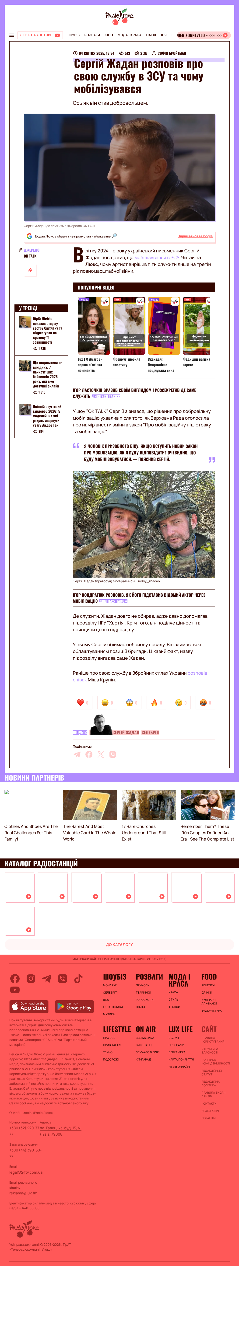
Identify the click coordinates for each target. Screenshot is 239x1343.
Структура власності (209, 1050)
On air (146, 1029)
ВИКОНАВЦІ (144, 1045)
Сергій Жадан (125, 732)
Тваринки (143, 992)
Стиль (174, 999)
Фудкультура (211, 1011)
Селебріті (150, 732)
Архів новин (210, 1111)
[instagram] (30, 978)
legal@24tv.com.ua (25, 1172)
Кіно (109, 35)
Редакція (208, 1118)
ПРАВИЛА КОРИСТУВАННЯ (213, 1039)
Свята (140, 1007)
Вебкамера (177, 1052)
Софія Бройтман (172, 53)
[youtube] (15, 989)
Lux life (181, 1029)
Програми (176, 1045)
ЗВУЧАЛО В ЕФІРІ (147, 1052)
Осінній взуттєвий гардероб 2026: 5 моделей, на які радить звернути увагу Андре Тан (47, 416)
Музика (109, 1014)
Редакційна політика (210, 1083)
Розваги (92, 35)
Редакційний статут (211, 1072)
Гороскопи (145, 1000)
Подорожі (111, 1059)
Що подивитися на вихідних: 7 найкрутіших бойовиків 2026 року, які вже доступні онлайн (48, 374)
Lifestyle (117, 1029)
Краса (173, 992)
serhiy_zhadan (148, 581)
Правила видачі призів (213, 1094)
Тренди (174, 1007)
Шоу (106, 1000)
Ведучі (174, 1038)
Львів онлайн (179, 1067)
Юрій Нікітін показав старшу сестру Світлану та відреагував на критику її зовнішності (47, 330)
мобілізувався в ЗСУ (156, 257)
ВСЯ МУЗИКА (145, 1038)
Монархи (110, 985)
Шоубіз (73, 35)
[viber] (113, 754)
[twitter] (101, 754)
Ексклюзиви (113, 1007)
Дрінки (206, 992)
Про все (109, 1038)
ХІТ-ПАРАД (143, 1059)
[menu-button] (11, 35)
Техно (108, 1052)
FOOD (209, 976)
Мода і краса (130, 35)
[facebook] (89, 754)
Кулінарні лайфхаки (209, 1001)
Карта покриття (181, 1059)
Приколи (143, 985)
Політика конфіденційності (215, 1061)
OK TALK (89, 226)
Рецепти (207, 985)
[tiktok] (78, 978)
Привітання (112, 1045)
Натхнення (156, 35)
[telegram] (77, 754)
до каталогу (119, 944)
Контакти (209, 1104)
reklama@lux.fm (23, 1193)
